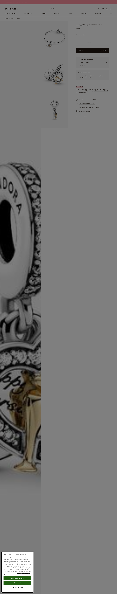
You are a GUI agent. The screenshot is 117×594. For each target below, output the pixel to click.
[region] (17, 572)
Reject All (17, 583)
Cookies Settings (17, 587)
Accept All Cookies (17, 578)
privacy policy (21, 573)
